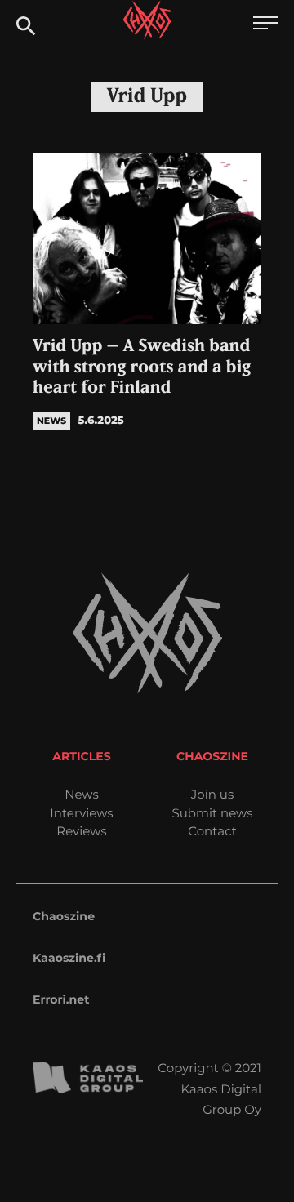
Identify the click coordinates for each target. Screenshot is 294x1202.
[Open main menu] (265, 24)
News (82, 794)
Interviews (81, 813)
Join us (212, 794)
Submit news (212, 813)
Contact (212, 831)
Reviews (81, 831)
